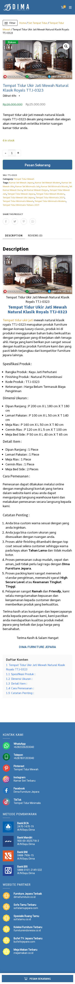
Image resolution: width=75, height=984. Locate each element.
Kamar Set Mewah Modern (47, 182)
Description (14, 235)
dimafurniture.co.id (24, 897)
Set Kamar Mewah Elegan (35, 189)
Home (22, 22)
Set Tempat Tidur (37, 22)
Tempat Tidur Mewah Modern (50, 193)
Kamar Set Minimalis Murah (54, 186)
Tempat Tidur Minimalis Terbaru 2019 (21, 204)
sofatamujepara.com (26, 908)
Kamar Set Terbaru (24, 780)
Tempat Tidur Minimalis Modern (50, 201)
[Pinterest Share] (24, 221)
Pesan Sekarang (37, 164)
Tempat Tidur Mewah (24, 178)
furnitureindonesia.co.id (27, 930)
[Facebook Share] (6, 221)
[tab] (14, 235)
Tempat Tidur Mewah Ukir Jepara (18, 197)
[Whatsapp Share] (32, 221)
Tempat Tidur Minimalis (27, 803)
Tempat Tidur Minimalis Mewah (18, 201)
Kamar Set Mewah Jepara (21, 182)
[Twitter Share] (15, 221)
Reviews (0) (35, 235)
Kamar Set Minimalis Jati (27, 186)
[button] (66, 46)
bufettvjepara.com (24, 941)
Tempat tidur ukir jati (18, 320)
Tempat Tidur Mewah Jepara (21, 193)
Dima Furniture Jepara (26, 791)
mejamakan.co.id (23, 952)
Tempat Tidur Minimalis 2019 (50, 197)
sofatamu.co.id (22, 919)
